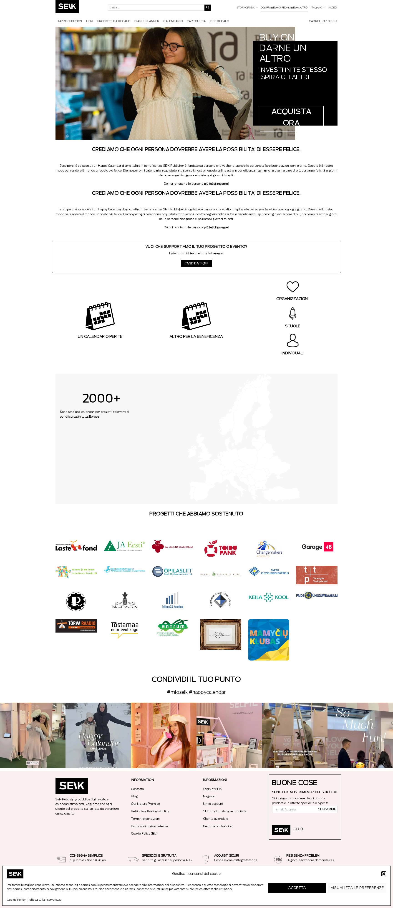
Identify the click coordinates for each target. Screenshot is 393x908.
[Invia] (207, 8)
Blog (134, 796)
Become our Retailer (218, 826)
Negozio (209, 796)
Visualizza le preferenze (357, 888)
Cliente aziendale (215, 818)
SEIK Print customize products (225, 811)
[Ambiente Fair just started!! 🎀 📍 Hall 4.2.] (229, 735)
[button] (383, 874)
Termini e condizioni (145, 818)
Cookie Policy (16, 899)
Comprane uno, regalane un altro (284, 8)
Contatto (137, 788)
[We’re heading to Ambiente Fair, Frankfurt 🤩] (360, 735)
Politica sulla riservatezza (44, 899)
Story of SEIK (246, 8)
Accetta (297, 888)
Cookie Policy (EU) (144, 833)
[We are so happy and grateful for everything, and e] (33, 735)
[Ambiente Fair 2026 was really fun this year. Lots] (163, 735)
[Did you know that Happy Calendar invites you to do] (98, 735)
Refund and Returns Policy (150, 811)
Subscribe (327, 809)
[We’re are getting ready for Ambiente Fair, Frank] (295, 735)
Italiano (316, 8)
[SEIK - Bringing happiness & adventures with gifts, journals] (78, 7)
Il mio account (213, 803)
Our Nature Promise (145, 803)
